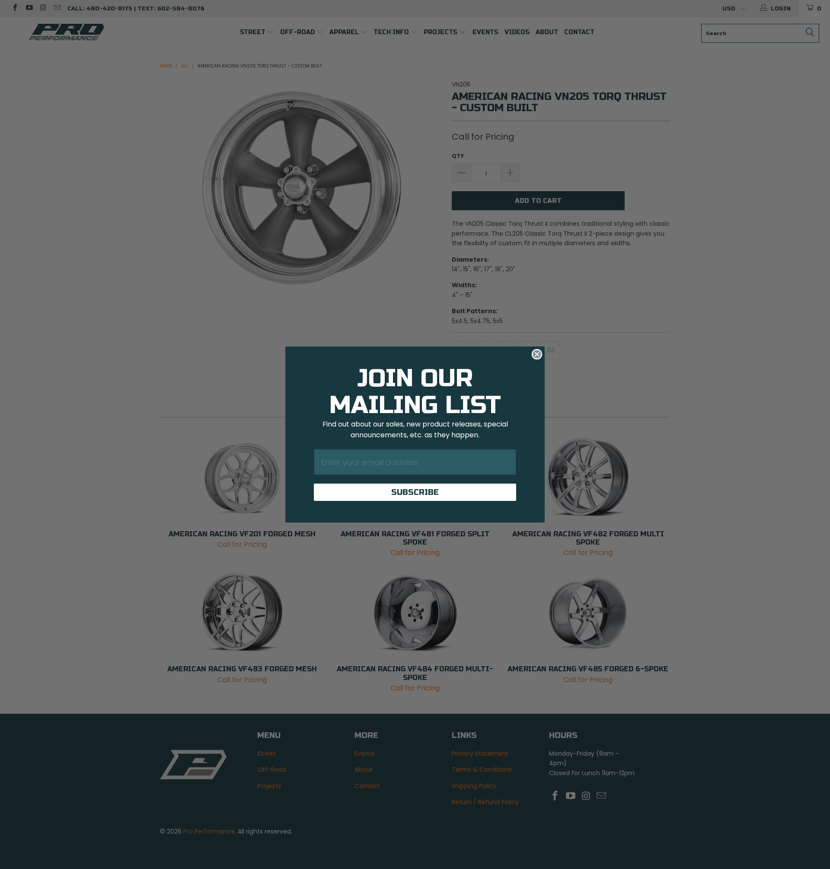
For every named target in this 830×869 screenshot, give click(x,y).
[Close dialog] (537, 354)
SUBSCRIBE (415, 492)
